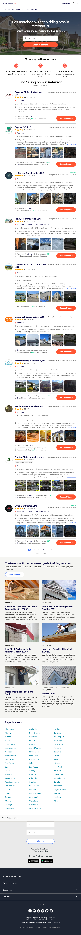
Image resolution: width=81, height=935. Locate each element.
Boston (32, 740)
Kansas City (34, 759)
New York (33, 774)
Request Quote (66, 118)
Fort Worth (58, 767)
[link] (40, 94)
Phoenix (8, 733)
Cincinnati (33, 797)
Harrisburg (58, 733)
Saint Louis (33, 763)
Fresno (8, 740)
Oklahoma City (35, 808)
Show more (72, 144)
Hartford (8, 774)
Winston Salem (35, 793)
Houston (57, 771)
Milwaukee (58, 801)
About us (6, 897)
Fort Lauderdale (12, 782)
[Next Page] (56, 550)
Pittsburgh (57, 740)
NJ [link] (13, 9)
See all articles (14, 574)
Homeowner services (12, 876)
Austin (56, 756)
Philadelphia (58, 737)
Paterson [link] (19, 9)
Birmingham (10, 729)
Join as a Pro (66, 3)
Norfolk (56, 782)
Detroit (32, 744)
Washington (10, 778)
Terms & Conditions (53, 922)
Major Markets (13, 722)
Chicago (8, 805)
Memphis (57, 748)
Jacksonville (10, 786)
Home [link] (7, 9)
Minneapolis (34, 752)
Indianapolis (10, 808)
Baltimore (33, 737)
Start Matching (40, 44)
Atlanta (8, 801)
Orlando (8, 793)
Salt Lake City (59, 778)
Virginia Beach (59, 790)
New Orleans (34, 733)
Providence (58, 744)
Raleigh (32, 790)
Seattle (56, 793)
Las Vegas (33, 767)
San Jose (9, 767)
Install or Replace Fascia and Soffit (19, 693)
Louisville (33, 729)
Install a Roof (48, 693)
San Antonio (58, 774)
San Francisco (11, 763)
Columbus (33, 805)
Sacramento (10, 756)
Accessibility (51, 918)
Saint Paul (33, 756)
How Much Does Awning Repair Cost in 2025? (57, 607)
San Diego (9, 759)
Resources (7, 890)
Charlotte (33, 782)
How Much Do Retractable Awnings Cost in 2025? (18, 650)
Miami (7, 790)
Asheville (33, 778)
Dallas (56, 759)
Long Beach (10, 744)
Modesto (9, 752)
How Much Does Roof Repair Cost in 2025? (58, 650)
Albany (32, 771)
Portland (57, 729)
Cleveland (33, 801)
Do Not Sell (42, 918)
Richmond (57, 786)
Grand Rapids (35, 748)
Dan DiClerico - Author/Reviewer (55, 688)
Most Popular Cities (10, 818)
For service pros (9, 883)
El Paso (56, 763)
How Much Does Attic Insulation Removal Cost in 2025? (21, 607)
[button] (20, 152)
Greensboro (34, 786)
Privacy (28, 918)
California (35, 918)
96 (52, 550)
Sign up (40, 841)
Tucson (8, 737)
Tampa (8, 797)
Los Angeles (10, 748)
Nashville (57, 752)
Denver (8, 771)
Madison (57, 797)
